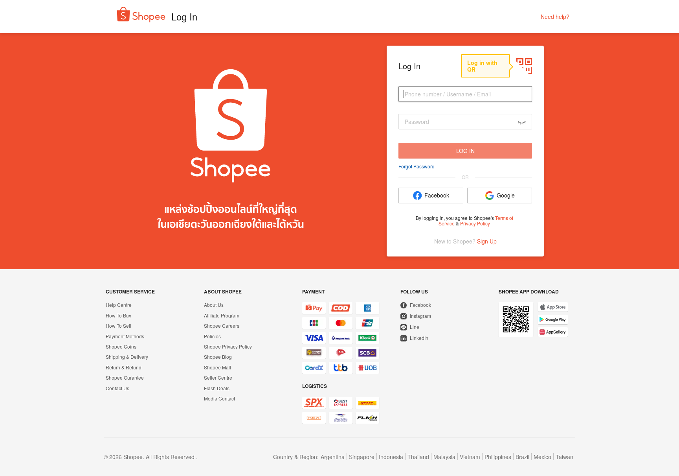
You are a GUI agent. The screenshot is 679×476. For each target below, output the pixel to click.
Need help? (555, 16)
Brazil (522, 457)
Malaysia (444, 457)
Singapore (361, 457)
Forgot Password (416, 166)
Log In (465, 151)
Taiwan (564, 457)
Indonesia (391, 457)
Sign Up (487, 241)
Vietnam (470, 457)
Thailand (418, 457)
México (542, 457)
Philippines (497, 457)
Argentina (333, 457)
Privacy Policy (475, 223)
